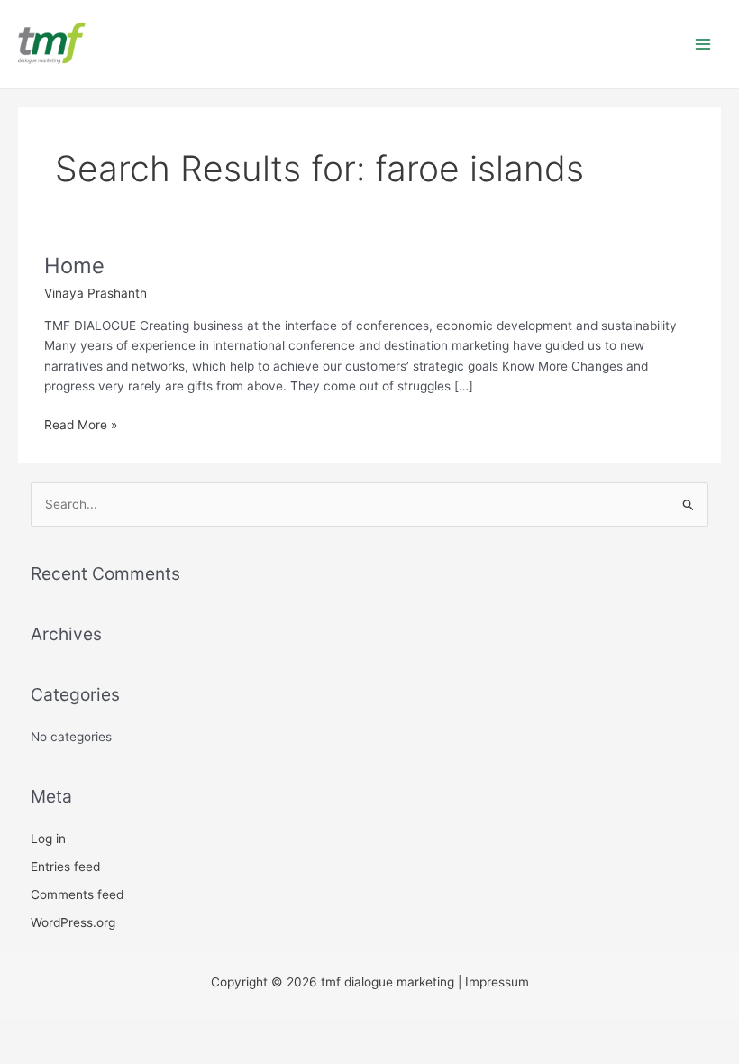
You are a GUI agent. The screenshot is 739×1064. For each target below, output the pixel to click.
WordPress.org (73, 922)
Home (74, 265)
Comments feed (77, 894)
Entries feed (65, 866)
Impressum (497, 982)
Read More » (80, 423)
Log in (48, 838)
